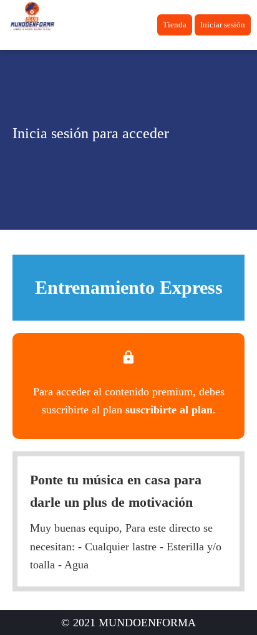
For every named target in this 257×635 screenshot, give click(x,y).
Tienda (175, 24)
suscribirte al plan (169, 409)
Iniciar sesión (222, 24)
